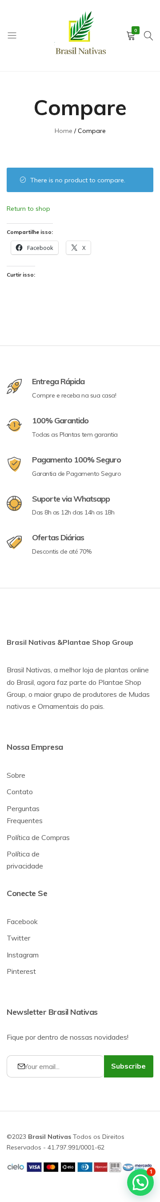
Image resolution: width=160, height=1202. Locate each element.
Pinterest (21, 971)
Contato (20, 791)
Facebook (22, 921)
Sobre (16, 775)
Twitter (18, 937)
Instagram (23, 954)
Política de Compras (38, 837)
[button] (140, 1182)
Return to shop (28, 209)
